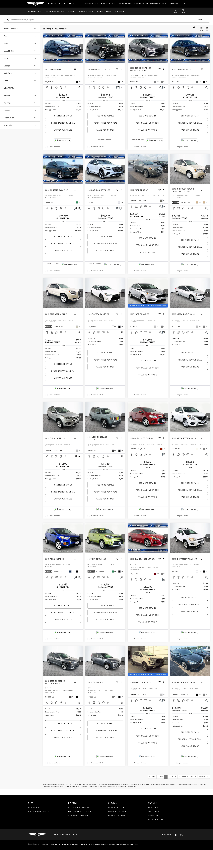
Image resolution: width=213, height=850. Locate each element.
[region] (63, 107)
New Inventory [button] (35, 11)
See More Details (63, 116)
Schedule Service (117, 812)
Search (200, 20)
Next (184, 777)
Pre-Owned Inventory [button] (55, 11)
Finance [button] (99, 11)
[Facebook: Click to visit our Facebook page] (176, 834)
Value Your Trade (63, 130)
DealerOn (57, 844)
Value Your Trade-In (78, 808)
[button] (81, 48)
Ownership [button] (120, 11)
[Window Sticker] (121, 87)
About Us (153, 808)
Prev (160, 777)
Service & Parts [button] (86, 11)
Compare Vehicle (55, 147)
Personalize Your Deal (63, 123)
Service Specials (116, 816)
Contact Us (154, 812)
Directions (154, 816)
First (152, 777)
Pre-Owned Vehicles (38, 812)
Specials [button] (72, 11)
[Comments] (79, 87)
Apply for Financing (78, 816)
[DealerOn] (34, 844)
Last (192, 777)
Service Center (116, 808)
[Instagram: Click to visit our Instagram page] (181, 834)
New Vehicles (35, 808)
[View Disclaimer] (65, 87)
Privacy (69, 844)
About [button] (109, 11)
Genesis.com (134, 844)
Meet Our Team (156, 820)
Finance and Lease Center (81, 812)
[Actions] (79, 69)
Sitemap (63, 844)
